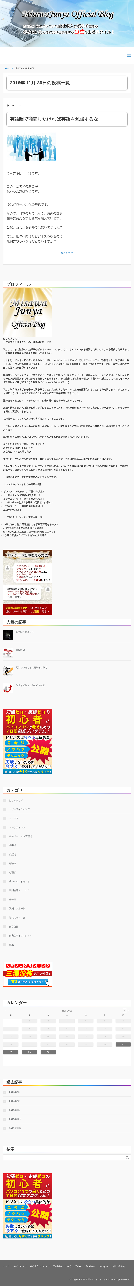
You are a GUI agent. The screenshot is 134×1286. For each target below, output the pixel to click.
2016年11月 (15, 1128)
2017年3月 (14, 1092)
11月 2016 (67, 1010)
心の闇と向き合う (25, 632)
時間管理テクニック (19, 890)
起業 (11, 944)
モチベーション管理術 (20, 836)
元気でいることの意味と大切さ (32, 667)
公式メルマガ (20, 1266)
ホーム (6, 1266)
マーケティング (17, 827)
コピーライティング (19, 809)
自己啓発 (13, 926)
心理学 (12, 872)
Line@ (69, 1266)
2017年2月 (14, 1101)
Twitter (78, 1266)
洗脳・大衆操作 (17, 908)
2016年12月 (15, 1119)
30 (48, 1052)
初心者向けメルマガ (39, 1266)
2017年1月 (14, 1110)
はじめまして (16, 800)
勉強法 (12, 863)
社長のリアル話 (17, 917)
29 (29, 1052)
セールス (13, 818)
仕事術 (12, 845)
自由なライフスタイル (20, 935)
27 (123, 1044)
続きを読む (67, 253)
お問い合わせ (118, 1266)
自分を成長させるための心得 (30, 685)
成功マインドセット (19, 881)
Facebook (90, 1266)
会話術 (12, 854)
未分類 (12, 899)
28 (10, 1052)
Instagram (103, 1266)
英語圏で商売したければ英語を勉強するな (54, 118)
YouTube (57, 1266)
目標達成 (20, 649)
